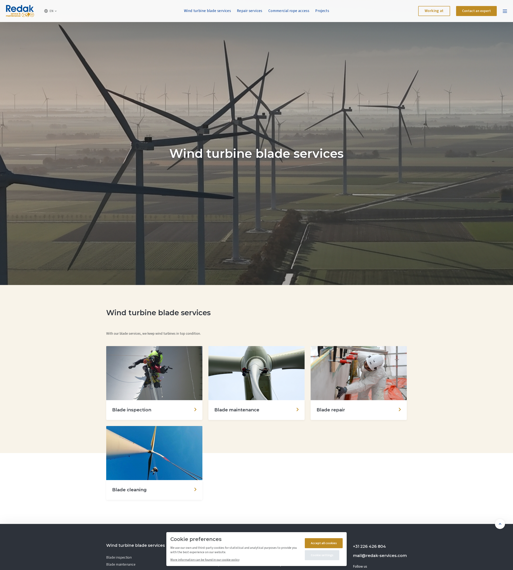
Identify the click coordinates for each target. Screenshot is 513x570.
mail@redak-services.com (380, 555)
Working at (434, 11)
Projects (322, 11)
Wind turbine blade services (207, 11)
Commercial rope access (288, 11)
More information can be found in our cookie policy (204, 560)
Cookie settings (322, 555)
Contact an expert (476, 10)
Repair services (249, 11)
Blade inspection (119, 557)
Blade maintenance (120, 564)
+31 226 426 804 (369, 546)
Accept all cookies (324, 543)
